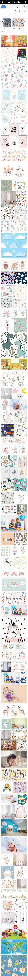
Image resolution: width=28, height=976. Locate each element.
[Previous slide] (24, 21)
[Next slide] (2, 21)
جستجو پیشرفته (8, 32)
